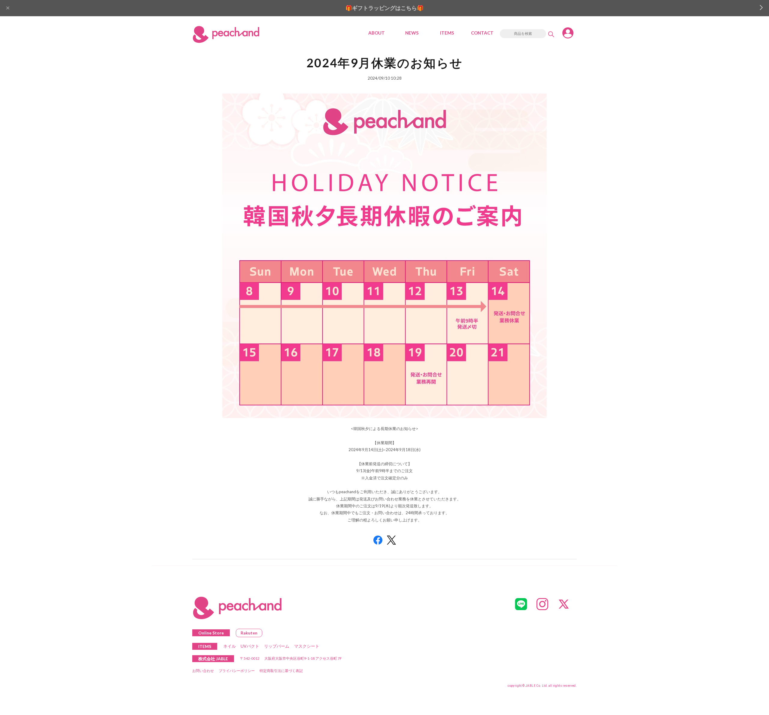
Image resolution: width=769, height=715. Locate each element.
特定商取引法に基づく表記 (281, 670)
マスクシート (306, 646)
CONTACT (482, 32)
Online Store (211, 632)
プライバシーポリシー (237, 670)
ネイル (229, 646)
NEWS (411, 32)
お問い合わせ (203, 670)
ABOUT (376, 32)
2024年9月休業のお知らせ (384, 63)
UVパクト (250, 646)
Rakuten (249, 632)
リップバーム (276, 646)
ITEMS (447, 32)
